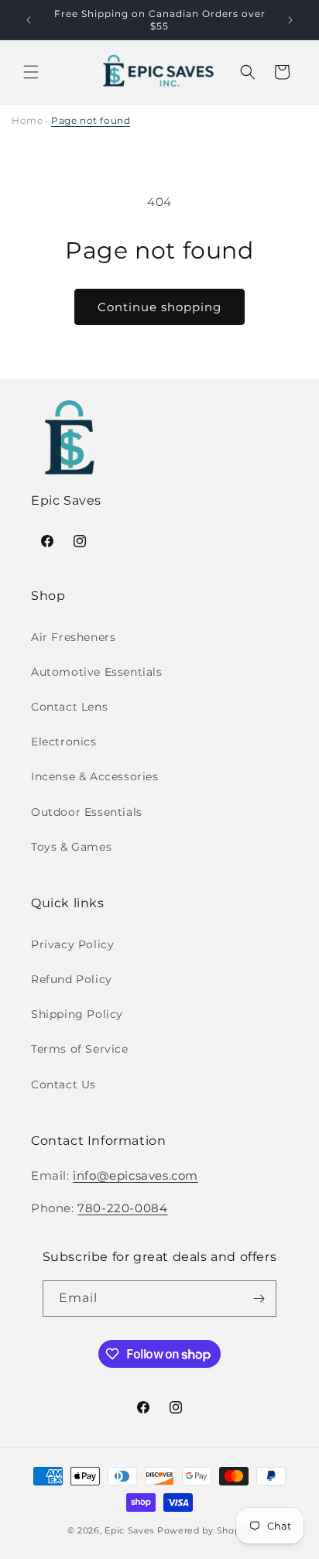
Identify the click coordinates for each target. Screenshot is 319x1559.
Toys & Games (71, 847)
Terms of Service (80, 1049)
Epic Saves (129, 1530)
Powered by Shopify (204, 1530)
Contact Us (63, 1084)
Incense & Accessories (95, 776)
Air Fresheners (73, 637)
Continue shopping (159, 307)
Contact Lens (69, 707)
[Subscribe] (259, 1298)
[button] (31, 72)
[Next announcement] (290, 20)
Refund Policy (71, 979)
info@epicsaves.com (135, 1175)
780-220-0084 (122, 1208)
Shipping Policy (77, 1014)
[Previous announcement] (29, 20)
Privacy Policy (72, 944)
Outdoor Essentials (86, 812)
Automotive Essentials (97, 672)
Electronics (64, 742)
